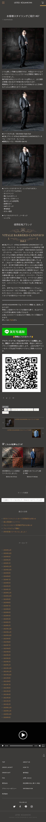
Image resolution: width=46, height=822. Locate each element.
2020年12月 (7, 707)
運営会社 (5, 783)
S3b (9, 409)
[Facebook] (3, 398)
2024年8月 (7, 576)
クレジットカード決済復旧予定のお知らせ (17, 525)
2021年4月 (7, 694)
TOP (44, 756)
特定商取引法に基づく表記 (31, 783)
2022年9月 (7, 638)
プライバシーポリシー (9, 788)
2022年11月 (7, 632)
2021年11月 (7, 671)
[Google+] (10, 398)
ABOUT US (26, 762)
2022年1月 (7, 665)
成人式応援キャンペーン (11, 522)
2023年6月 (7, 609)
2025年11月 (7, 550)
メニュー (3, 3)
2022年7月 (7, 645)
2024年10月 (7, 570)
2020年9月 (7, 717)
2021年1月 (7, 704)
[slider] (21, 745)
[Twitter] (6, 398)
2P (5, 409)
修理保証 (26, 772)
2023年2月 (7, 622)
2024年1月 (7, 589)
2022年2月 (7, 661)
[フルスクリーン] (43, 746)
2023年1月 (7, 625)
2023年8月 (7, 602)
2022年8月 (7, 642)
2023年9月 (7, 599)
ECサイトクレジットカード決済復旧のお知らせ (19, 518)
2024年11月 (7, 566)
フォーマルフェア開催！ (11, 528)
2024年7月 (7, 579)
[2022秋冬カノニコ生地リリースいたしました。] (12, 457)
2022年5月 (7, 652)
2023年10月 (7, 596)
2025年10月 (7, 553)
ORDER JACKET (7, 767)
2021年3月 (7, 698)
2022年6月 (7, 648)
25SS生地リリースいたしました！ (15, 532)
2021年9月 (7, 678)
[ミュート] (40, 746)
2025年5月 (7, 556)
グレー (36, 409)
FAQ (3, 778)
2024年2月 (7, 586)
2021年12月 (7, 668)
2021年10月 (7, 675)
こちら (11, 320)
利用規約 (5, 794)
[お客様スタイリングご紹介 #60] (33, 457)
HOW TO (26, 767)
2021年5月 (7, 691)
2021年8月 (7, 681)
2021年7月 (7, 684)
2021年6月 (7, 688)
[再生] (3, 746)
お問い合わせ (27, 778)
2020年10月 (7, 714)
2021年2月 (7, 701)
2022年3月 (7, 658)
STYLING (5, 407)
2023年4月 (7, 615)
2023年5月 (7, 612)
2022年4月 (7, 655)
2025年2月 (7, 560)
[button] (23, 735)
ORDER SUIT (6, 772)
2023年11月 (7, 593)
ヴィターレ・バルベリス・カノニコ (22, 409)
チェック (5, 412)
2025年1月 (7, 563)
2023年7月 (7, 606)
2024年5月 (7, 583)
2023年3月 (7, 619)
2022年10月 (7, 635)
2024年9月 (7, 573)
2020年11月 (7, 711)
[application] (23, 735)
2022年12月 (7, 629)
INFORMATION (28, 788)
